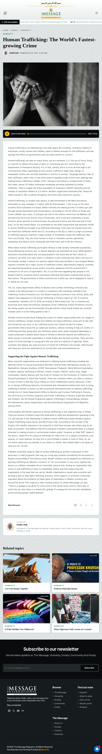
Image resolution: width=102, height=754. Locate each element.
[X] (13, 711)
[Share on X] (81, 505)
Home (5, 30)
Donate (57, 727)
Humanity (26, 30)
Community (59, 703)
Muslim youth (86, 703)
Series (14, 30)
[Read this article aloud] (7, 133)
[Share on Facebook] (75, 505)
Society (57, 699)
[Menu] (5, 13)
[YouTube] (18, 711)
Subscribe (89, 668)
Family (57, 707)
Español (83, 692)
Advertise (58, 734)
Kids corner (85, 699)
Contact (58, 730)
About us (58, 723)
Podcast (83, 707)
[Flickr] (22, 711)
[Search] (97, 13)
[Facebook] (9, 711)
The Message (60, 692)
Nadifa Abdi (21, 525)
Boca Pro (45, 749)
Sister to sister (86, 696)
